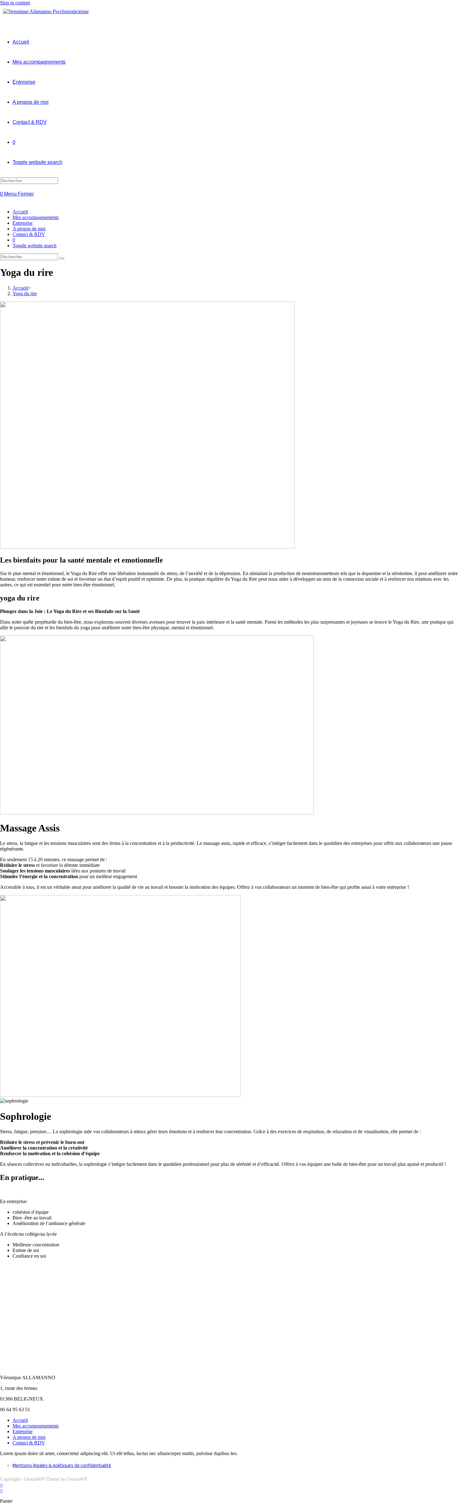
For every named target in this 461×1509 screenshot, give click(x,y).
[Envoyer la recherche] (61, 258)
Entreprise (23, 223)
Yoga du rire (25, 293)
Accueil (20, 211)
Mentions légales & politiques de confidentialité (62, 1466)
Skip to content (15, 2)
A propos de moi (29, 228)
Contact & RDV (29, 234)
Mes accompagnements (36, 217)
